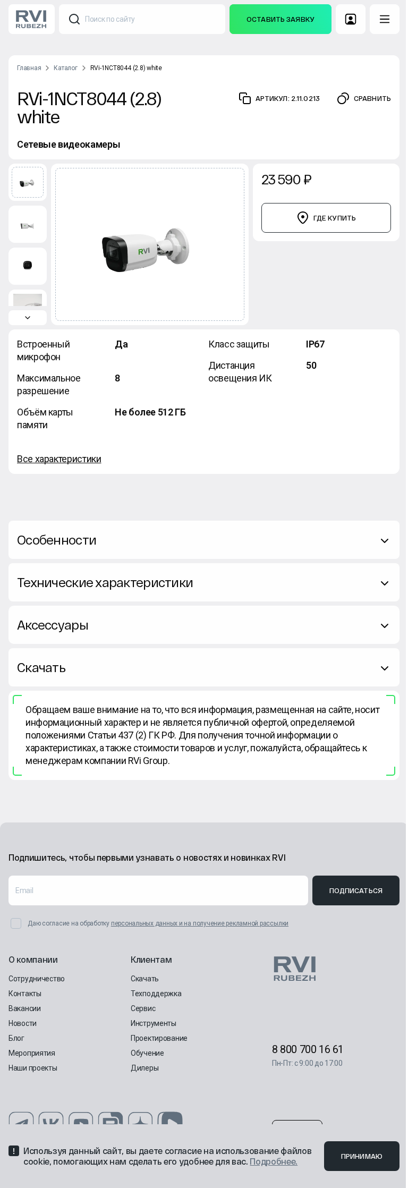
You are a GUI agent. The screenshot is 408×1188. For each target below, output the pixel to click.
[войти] (351, 19)
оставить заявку (280, 19)
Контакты (24, 993)
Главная (29, 68)
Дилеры (144, 1068)
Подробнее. (274, 1161)
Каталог (65, 68)
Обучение (147, 1053)
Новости (22, 1023)
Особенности (56, 539)
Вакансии (24, 1008)
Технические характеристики (105, 582)
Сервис (143, 1008)
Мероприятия (31, 1053)
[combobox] (142, 19)
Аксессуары (52, 624)
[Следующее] (27, 317)
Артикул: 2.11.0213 (288, 98)
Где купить (334, 218)
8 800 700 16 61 (308, 1049)
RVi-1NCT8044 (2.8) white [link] (126, 68)
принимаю (361, 1156)
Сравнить (372, 98)
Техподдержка (156, 993)
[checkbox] (16, 923)
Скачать (41, 667)
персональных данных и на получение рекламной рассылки (199, 923)
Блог (16, 1038)
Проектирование (159, 1038)
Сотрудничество (36, 978)
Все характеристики (59, 458)
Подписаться (355, 890)
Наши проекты (32, 1068)
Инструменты (153, 1023)
